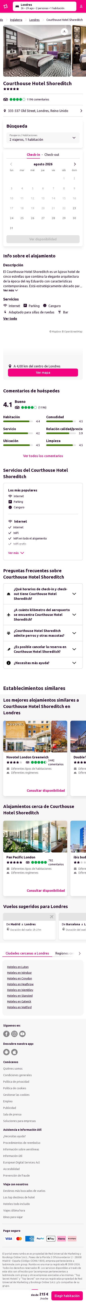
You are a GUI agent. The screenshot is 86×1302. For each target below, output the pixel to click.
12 (32, 198)
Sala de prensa (12, 1114)
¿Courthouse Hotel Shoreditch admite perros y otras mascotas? (39, 633)
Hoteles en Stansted (20, 995)
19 (32, 208)
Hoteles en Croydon (19, 978)
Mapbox (56, 331)
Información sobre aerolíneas (21, 1149)
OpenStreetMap (73, 331)
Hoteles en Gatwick (19, 1001)
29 (64, 218)
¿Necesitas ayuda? (14, 1136)
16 (74, 198)
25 (22, 218)
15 (64, 198)
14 (53, 198)
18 (22, 208)
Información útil (12, 1156)
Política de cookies (14, 1088)
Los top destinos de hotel (19, 1197)
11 (22, 198)
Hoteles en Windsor (19, 972)
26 (32, 218)
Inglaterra (16, 19)
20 (43, 208)
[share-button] (64, 32)
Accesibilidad (11, 1169)
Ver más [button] (13, 553)
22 (64, 208)
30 (74, 218)
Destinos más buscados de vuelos (24, 1190)
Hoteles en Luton (18, 967)
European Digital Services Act (21, 1162)
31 (11, 228)
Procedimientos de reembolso (21, 1142)
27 (43, 218)
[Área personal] (81, 6)
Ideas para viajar (13, 1217)
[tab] (27, 953)
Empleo (8, 1101)
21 (53, 208)
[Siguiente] (74, 164)
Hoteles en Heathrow (20, 984)
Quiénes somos (13, 1068)
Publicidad (9, 1107)
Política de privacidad (16, 1081)
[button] (37, 51)
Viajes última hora (14, 1210)
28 (53, 218)
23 (74, 208)
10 (11, 198)
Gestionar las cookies (16, 1094)
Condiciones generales (17, 1075)
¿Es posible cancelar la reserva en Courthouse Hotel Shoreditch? (40, 649)
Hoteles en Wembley (20, 990)
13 (43, 198)
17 (11, 208)
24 (11, 218)
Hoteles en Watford (19, 1007)
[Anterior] (11, 164)
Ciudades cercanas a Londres (27, 953)
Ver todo (10, 318)
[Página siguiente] (79, 953)
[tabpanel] (43, 988)
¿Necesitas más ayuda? (31, 663)
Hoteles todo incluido (16, 1204)
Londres (34, 19)
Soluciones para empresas (19, 1121)
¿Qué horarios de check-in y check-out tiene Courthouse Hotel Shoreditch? (40, 593)
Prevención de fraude (16, 1175)
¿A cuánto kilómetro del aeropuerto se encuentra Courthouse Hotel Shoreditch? (42, 614)
